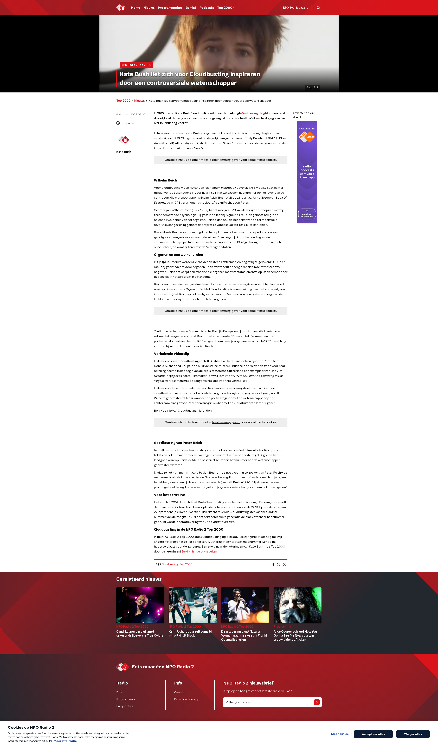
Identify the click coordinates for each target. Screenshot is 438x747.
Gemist (190, 7)
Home (135, 7)
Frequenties (124, 706)
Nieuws (149, 7)
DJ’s (119, 692)
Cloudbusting (170, 564)
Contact (180, 692)
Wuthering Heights (256, 113)
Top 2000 (224, 7)
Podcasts (207, 7)
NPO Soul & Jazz (294, 7)
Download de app (186, 699)
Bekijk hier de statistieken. (199, 551)
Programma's (125, 699)
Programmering (170, 7)
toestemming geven (226, 159)
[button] (318, 8)
